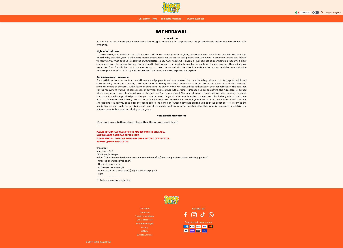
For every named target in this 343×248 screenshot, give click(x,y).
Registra (337, 12)
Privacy (144, 227)
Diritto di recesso (145, 219)
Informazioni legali (144, 223)
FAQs (154, 18)
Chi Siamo (145, 208)
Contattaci (145, 212)
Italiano (305, 12)
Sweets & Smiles (144, 234)
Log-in (329, 12)
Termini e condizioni (144, 216)
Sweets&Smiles (195, 18)
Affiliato (144, 231)
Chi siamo (144, 18)
